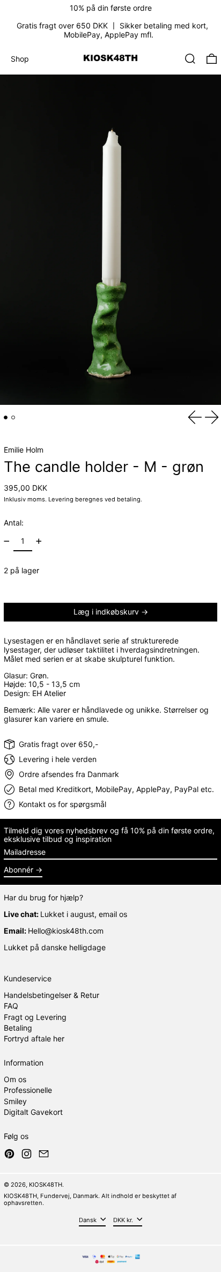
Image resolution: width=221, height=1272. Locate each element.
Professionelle (28, 1089)
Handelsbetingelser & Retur (51, 995)
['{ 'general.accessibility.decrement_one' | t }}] (6, 541)
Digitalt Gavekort (33, 1111)
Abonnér (18, 869)
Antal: (14, 522)
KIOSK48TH (45, 1184)
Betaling (18, 1027)
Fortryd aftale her (34, 1038)
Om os (15, 1079)
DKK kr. (124, 1220)
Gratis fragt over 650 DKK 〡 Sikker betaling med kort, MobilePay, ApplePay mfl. (112, 30)
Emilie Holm (23, 449)
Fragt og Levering (35, 1017)
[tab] (6, 417)
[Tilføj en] (39, 541)
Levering (60, 499)
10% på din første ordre (111, 7)
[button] (190, 59)
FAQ (11, 1005)
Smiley (15, 1101)
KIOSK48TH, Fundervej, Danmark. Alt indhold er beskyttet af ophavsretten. (90, 1199)
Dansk (88, 1220)
